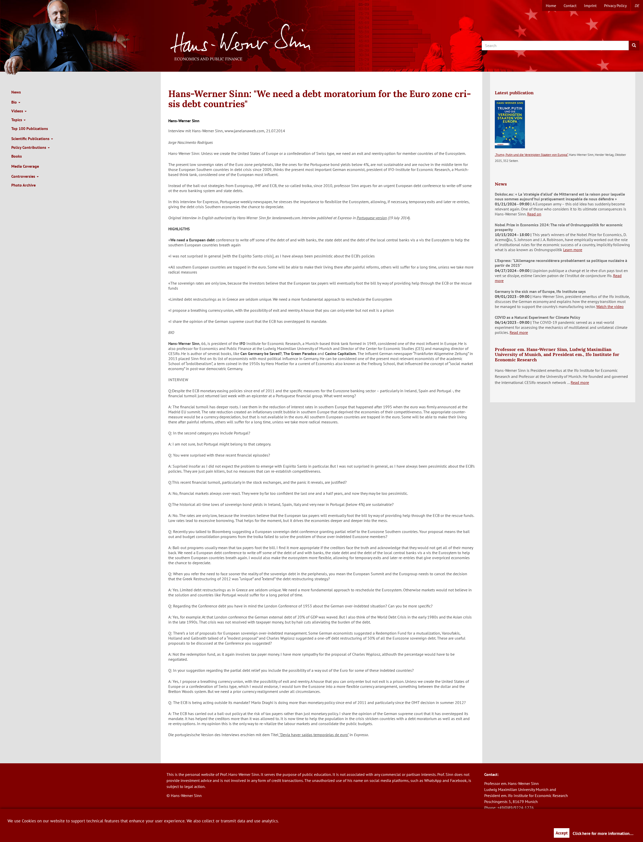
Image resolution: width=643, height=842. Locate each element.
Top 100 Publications (29, 128)
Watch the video (610, 306)
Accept (562, 833)
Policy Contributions (29, 147)
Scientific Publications (30, 138)
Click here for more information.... (603, 833)
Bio (14, 102)
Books (16, 156)
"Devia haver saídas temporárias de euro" (314, 734)
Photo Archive (23, 185)
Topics (17, 119)
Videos (17, 110)
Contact (570, 5)
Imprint (590, 5)
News (16, 92)
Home (551, 5)
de (637, 5)
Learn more (572, 249)
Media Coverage (25, 166)
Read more (519, 332)
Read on (534, 213)
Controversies (23, 176)
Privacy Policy (615, 5)
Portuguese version (372, 217)
